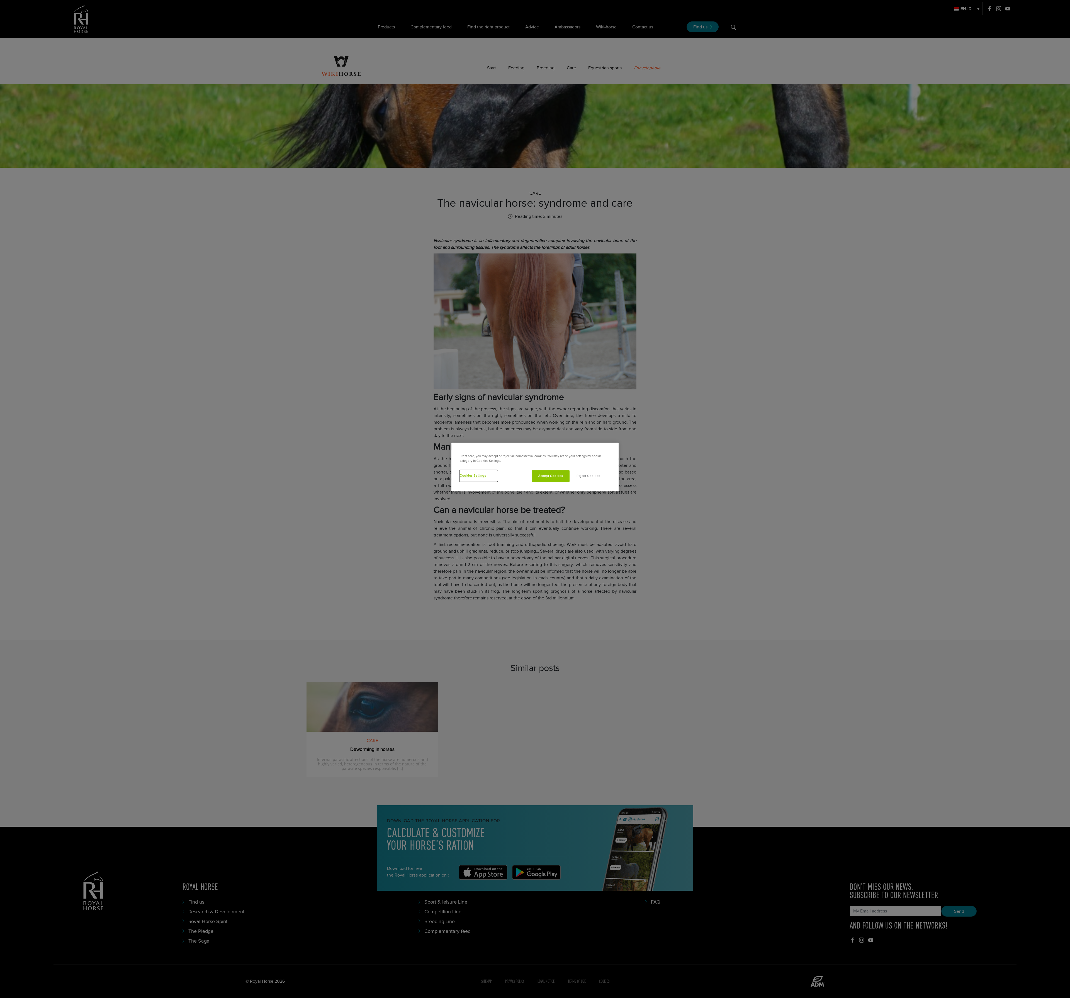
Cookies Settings (473, 475)
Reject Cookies (588, 476)
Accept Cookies (550, 476)
